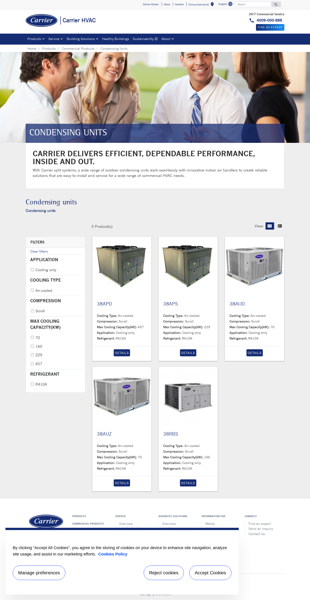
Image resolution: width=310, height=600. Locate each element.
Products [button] (34, 39)
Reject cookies (163, 572)
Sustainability (146, 39)
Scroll (40, 311)
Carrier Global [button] (151, 4)
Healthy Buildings (115, 39)
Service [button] (53, 39)
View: (259, 226)
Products (49, 48)
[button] (270, 226)
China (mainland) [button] (202, 5)
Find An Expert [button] (270, 27)
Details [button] (122, 353)
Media (210, 524)
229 (38, 355)
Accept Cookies (210, 572)
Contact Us (256, 534)
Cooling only (45, 270)
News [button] (167, 4)
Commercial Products (78, 48)
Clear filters (39, 251)
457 (38, 364)
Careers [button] (179, 4)
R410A (41, 384)
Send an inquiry (260, 529)
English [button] (226, 4)
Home (31, 48)
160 (38, 346)
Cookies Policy (112, 554)
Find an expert (259, 524)
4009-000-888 (269, 20)
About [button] (165, 39)
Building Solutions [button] (81, 39)
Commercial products (88, 523)
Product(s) (104, 226)
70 (37, 337)
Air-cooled (43, 290)
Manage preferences (39, 572)
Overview (126, 524)
